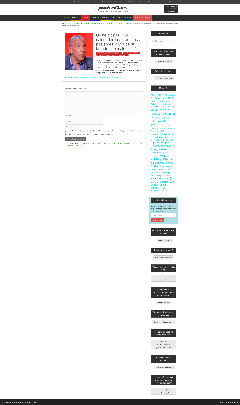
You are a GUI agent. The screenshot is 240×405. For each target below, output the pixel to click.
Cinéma (158, 131)
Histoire (157, 156)
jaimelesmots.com (113, 8)
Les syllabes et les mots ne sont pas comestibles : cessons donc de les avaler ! (107, 23)
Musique (164, 169)
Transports (159, 188)
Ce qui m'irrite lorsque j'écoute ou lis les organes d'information (86, 77)
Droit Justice (161, 137)
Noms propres (116, 17)
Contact (221, 402)
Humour (105, 17)
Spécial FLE (160, 184)
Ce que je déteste (160, 2)
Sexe (156, 182)
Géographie (160, 152)
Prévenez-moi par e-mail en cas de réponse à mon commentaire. (90, 134)
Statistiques (132, 2)
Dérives (85, 17)
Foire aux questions (92, 2)
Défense (158, 140)
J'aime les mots (67, 23)
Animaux (165, 98)
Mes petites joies (120, 2)
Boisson (169, 106)
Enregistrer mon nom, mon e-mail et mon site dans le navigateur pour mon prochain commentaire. (104, 131)
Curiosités (75, 17)
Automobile (157, 104)
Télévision (158, 190)
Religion (163, 175)
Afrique (156, 95)
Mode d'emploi (78, 2)
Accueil (66, 17)
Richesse (128, 17)
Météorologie (156, 173)
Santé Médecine (163, 178)
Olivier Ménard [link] (118, 65)
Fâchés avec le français (142, 17)
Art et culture (160, 101)
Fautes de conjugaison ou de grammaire (109, 53)
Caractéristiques (106, 2)
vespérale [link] (107, 65)
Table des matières (145, 2)
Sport (168, 181)
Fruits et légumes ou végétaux (162, 143)
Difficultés (95, 17)
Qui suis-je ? (172, 2)
